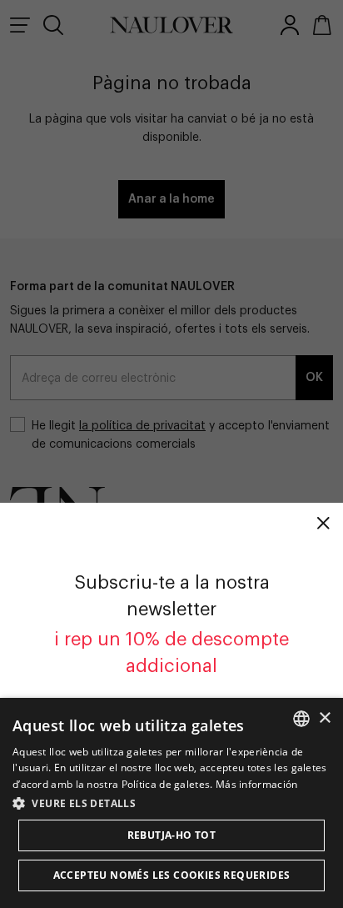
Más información (257, 784)
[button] (171, 803)
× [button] (324, 718)
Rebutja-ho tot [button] (171, 835)
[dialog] (171, 803)
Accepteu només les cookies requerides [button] (172, 875)
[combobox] (301, 718)
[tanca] (323, 523)
